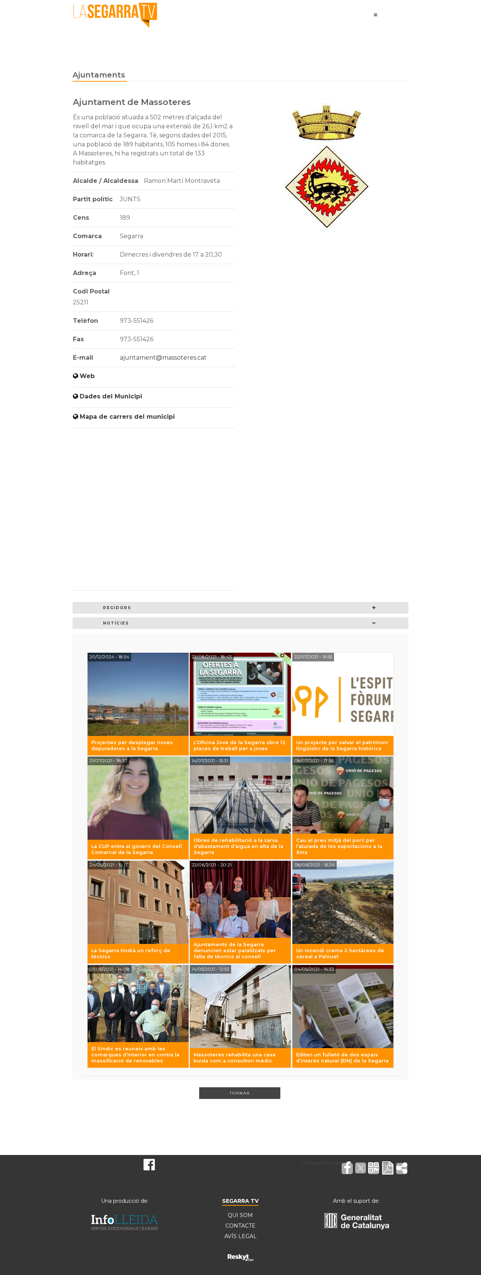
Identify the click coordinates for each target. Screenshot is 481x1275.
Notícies (116, 623)
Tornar (240, 1093)
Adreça (84, 273)
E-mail (83, 357)
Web (87, 376)
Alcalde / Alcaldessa (105, 180)
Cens (81, 217)
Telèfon (85, 320)
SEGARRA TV (240, 1200)
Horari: (83, 254)
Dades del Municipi (111, 396)
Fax (78, 339)
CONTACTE (240, 1225)
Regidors (117, 607)
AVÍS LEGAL (240, 1236)
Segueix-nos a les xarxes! (103, 1164)
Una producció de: (124, 1200)
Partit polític (93, 199)
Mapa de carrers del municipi (127, 416)
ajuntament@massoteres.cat (163, 357)
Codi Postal (91, 291)
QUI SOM (240, 1215)
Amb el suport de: (356, 1200)
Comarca (87, 236)
